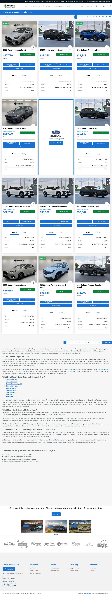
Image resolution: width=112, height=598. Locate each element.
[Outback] (32, 526)
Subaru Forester (11, 382)
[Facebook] (4, 585)
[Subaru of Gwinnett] (9, 6)
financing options (103, 369)
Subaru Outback (11, 379)
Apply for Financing (75, 568)
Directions (92, 570)
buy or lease (74, 369)
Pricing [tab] (24, 75)
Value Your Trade (19, 68)
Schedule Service (54, 568)
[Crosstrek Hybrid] (80, 526)
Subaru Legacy (11, 390)
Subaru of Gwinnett (7, 593)
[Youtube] (15, 585)
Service (53, 565)
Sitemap (29, 593)
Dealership (94, 565)
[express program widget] (36, 544)
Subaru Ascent (11, 388)
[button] (33, 47)
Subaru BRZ (10, 396)
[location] (66, 1)
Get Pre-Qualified (56, 142)
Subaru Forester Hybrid (14, 384)
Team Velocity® (87, 593)
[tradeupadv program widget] (9, 544)
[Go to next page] (106, 17)
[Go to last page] (110, 17)
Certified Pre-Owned (35, 573)
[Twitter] (11, 585)
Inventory (34, 565)
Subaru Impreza (11, 392)
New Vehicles (33, 568)
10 (103, 17)
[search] (110, 6)
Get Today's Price (27, 54)
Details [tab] (14, 75)
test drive (58, 442)
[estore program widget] (49, 544)
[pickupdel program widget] (102, 544)
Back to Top (107, 342)
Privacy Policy (15, 593)
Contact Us (9, 569)
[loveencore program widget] (89, 544)
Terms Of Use (23, 593)
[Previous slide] (55, 534)
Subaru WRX (10, 394)
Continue (56, 514)
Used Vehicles (34, 570)
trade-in (25, 371)
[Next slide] (57, 534)
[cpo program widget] (22, 544)
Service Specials (54, 570)
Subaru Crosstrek (12, 386)
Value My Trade (74, 570)
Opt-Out (39, 593)
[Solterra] (56, 526)
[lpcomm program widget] (76, 544)
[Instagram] (8, 585)
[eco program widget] (62, 544)
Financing (74, 565)
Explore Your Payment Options (11, 65)
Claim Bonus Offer (27, 64)
